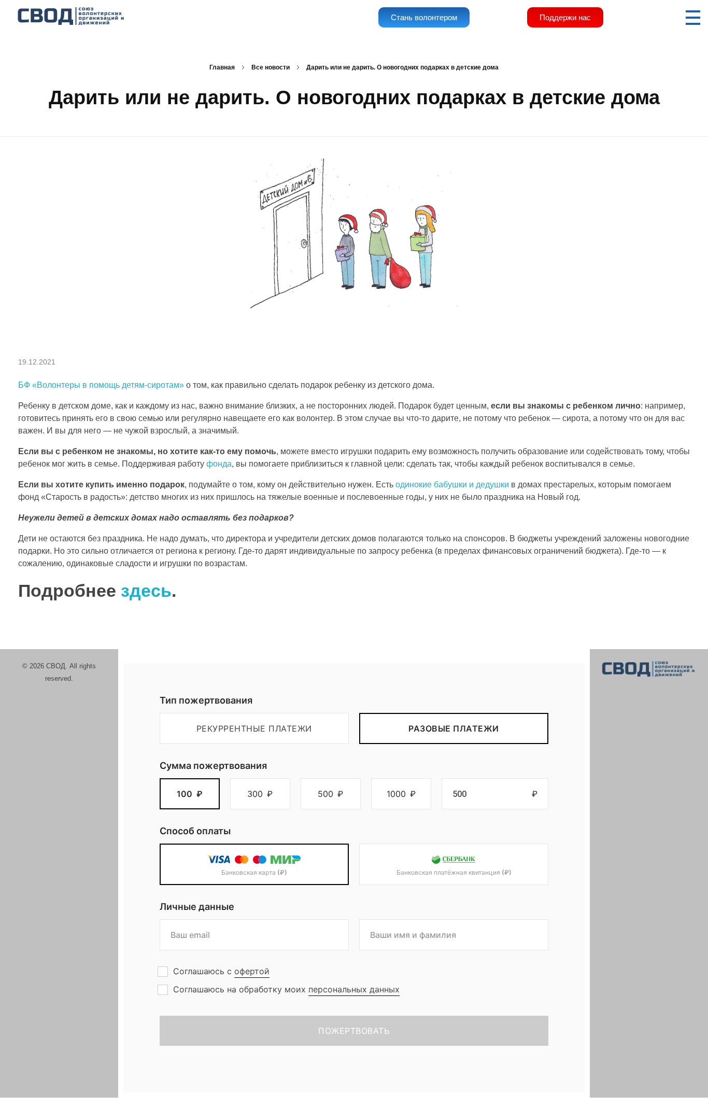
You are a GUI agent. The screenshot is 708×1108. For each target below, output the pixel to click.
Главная (222, 67)
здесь (146, 590)
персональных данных (354, 989)
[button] (190, 793)
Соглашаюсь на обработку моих (286, 989)
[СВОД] (72, 16)
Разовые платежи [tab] (453, 728)
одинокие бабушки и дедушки (452, 484)
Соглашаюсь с (221, 971)
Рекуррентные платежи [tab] (254, 728)
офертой (252, 971)
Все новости (270, 67)
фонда (219, 463)
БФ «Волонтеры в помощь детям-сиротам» (101, 385)
